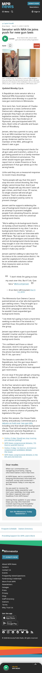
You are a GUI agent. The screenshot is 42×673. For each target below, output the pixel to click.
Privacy (5, 593)
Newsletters (7, 584)
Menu (7, 11)
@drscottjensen (21, 284)
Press (4, 590)
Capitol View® (9, 23)
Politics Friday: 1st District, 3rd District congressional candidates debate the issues (20, 450)
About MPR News (9, 564)
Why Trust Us (7, 607)
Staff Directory (8, 599)
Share (36, 46)
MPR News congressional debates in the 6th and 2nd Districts (21, 456)
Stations (5, 602)
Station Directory (25, 529)
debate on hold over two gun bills (17, 423)
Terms (4, 604)
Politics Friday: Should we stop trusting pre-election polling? (20, 439)
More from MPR (9, 581)
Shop (4, 596)
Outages (5, 587)
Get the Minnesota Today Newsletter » (21, 512)
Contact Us (6, 570)
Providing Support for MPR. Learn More (18, 535)
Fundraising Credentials (12, 578)
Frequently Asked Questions (13, 576)
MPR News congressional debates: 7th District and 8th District (20, 444)
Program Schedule (9, 529)
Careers (5, 567)
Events (5, 573)
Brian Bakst (6, 26)
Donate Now (34, 3)
